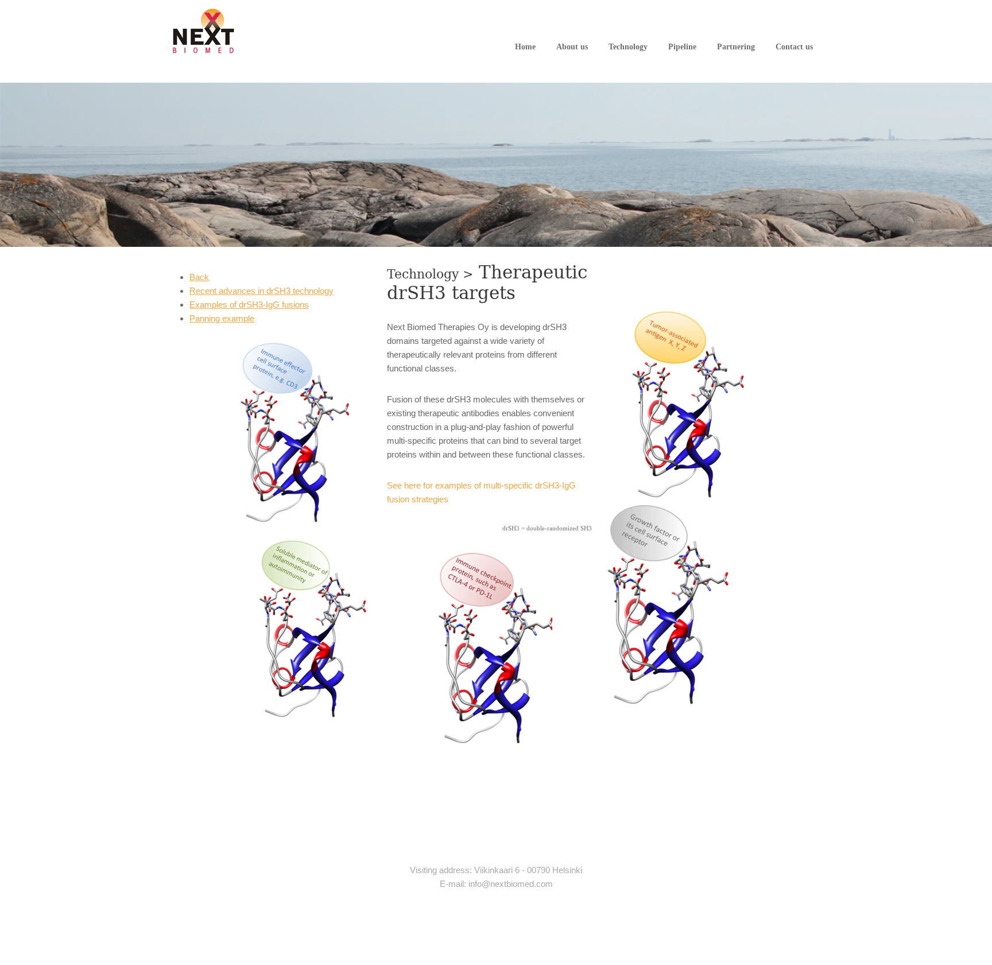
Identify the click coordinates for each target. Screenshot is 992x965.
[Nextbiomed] (204, 30)
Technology (628, 46)
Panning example (221, 318)
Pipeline (682, 46)
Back (199, 277)
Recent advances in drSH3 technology (261, 291)
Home (525, 46)
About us (572, 46)
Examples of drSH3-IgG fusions (249, 304)
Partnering (736, 46)
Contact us (794, 46)
